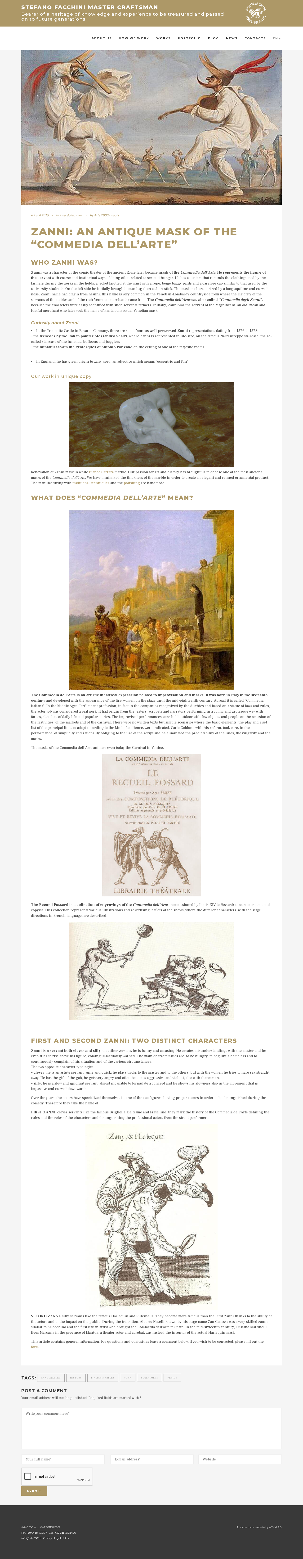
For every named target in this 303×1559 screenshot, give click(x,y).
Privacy (47, 1538)
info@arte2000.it (31, 1538)
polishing (132, 483)
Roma (128, 1377)
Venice (172, 1377)
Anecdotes (66, 215)
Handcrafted (51, 1377)
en (275, 38)
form (35, 1347)
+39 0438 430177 (36, 1532)
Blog (79, 215)
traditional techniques (90, 483)
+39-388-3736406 (65, 1532)
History (76, 1377)
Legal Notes (61, 1538)
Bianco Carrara (101, 472)
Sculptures (149, 1377)
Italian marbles (103, 1377)
